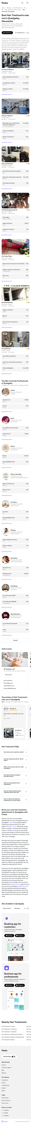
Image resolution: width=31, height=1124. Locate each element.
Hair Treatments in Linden (8, 1026)
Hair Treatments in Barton (8, 1039)
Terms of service (6, 1100)
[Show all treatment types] (27, 32)
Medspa (9, 8)
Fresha (11, 822)
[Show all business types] (27, 908)
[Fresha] (5, 3)
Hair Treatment (17, 8)
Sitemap (4, 1073)
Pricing (3, 1082)
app (13, 830)
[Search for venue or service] (22, 3)
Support (4, 1088)
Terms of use (5, 1103)
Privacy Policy (5, 1097)
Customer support (6, 1067)
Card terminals (5, 1085)
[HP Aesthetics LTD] (15, 671)
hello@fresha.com (22, 886)
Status (3, 1090)
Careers (4, 1065)
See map (11, 27)
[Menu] (27, 3)
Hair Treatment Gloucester (13, 9)
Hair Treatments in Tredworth (9, 1031)
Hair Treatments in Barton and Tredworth (12, 1034)
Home (3, 8)
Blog (3, 1070)
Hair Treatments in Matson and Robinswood (13, 1037)
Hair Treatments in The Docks (9, 1029)
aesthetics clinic (11, 826)
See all (15, 640)
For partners (5, 1080)
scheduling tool (15, 884)
